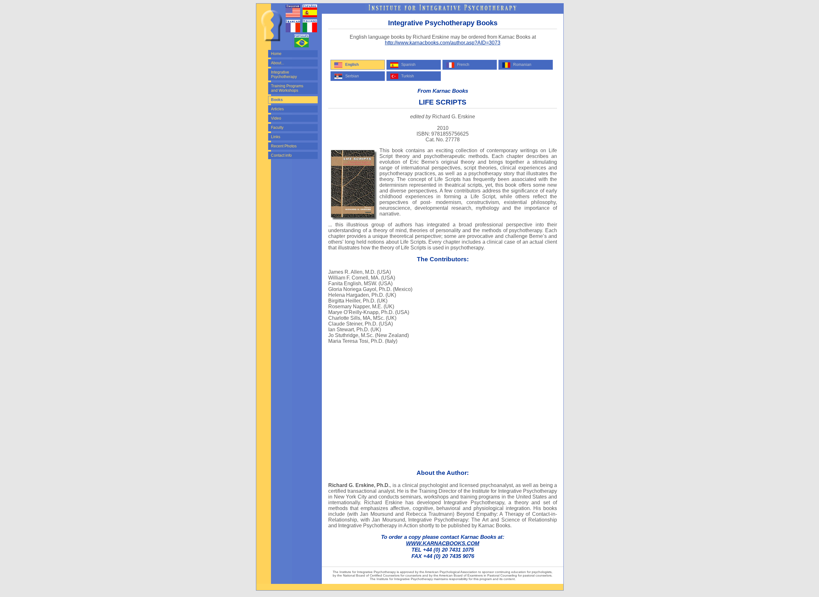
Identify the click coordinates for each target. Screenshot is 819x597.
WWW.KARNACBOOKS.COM (442, 543)
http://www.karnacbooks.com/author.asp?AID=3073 (442, 42)
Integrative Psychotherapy (284, 74)
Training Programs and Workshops (287, 88)
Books (277, 100)
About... (277, 63)
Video (276, 118)
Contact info (281, 155)
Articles (277, 109)
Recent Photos (284, 146)
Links (275, 137)
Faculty (277, 127)
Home (276, 53)
